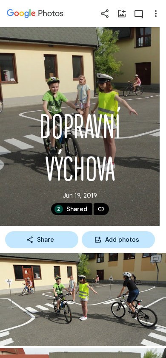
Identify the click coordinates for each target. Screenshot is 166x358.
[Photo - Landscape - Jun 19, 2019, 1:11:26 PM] (83, 299)
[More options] (155, 13)
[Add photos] (121, 13)
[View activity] (138, 13)
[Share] (104, 13)
